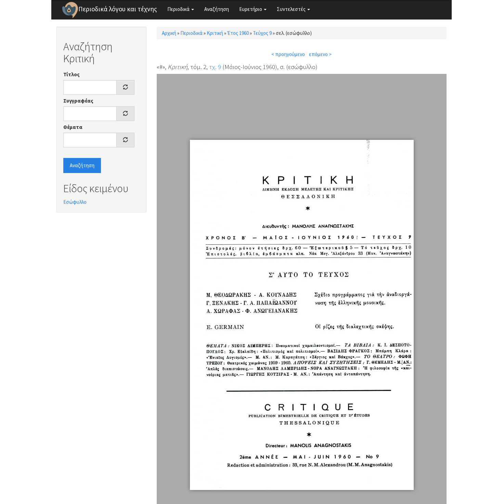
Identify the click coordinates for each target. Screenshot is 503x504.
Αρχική (169, 33)
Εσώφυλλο (75, 202)
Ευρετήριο (251, 9)
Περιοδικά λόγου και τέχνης (117, 9)
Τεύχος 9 (262, 33)
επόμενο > (320, 54)
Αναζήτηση (216, 9)
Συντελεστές (292, 9)
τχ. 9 (215, 67)
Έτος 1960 (238, 33)
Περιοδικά (179, 9)
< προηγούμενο (288, 54)
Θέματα (72, 127)
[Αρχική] (70, 10)
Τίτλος (71, 74)
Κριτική (215, 33)
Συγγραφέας (78, 100)
